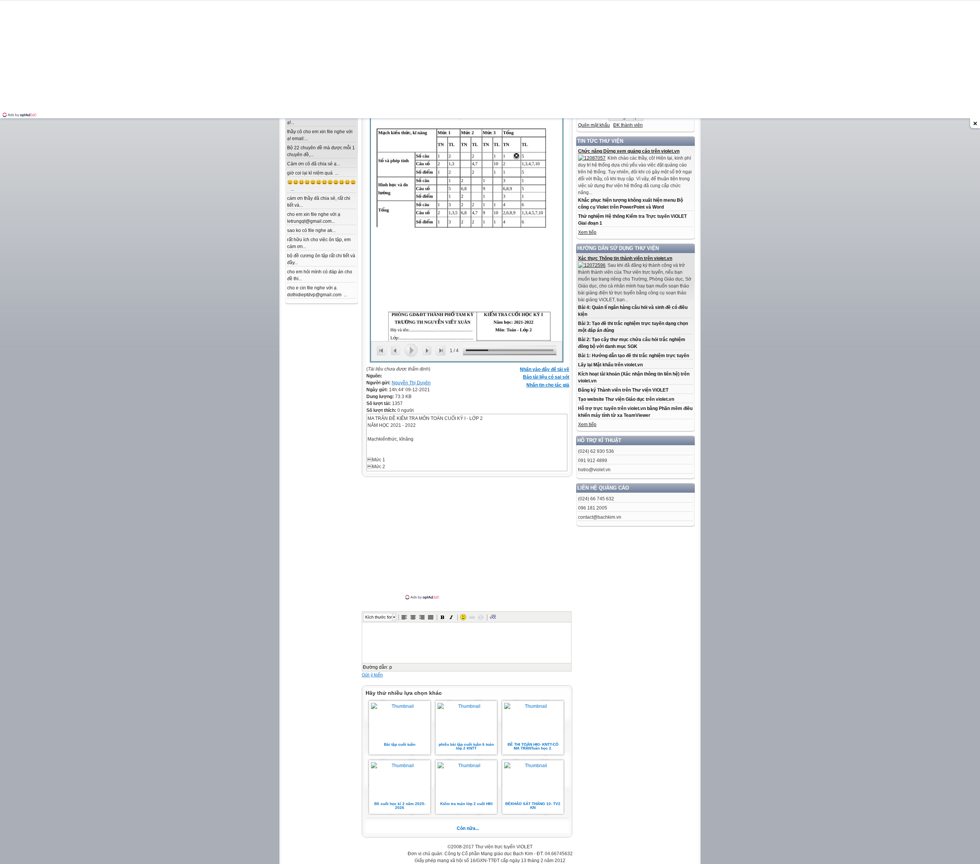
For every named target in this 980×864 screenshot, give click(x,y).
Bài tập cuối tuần (399, 744)
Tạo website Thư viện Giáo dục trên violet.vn (626, 399)
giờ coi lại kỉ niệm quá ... (312, 173)
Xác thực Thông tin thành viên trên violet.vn (625, 258)
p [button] (390, 667)
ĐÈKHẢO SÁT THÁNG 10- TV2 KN (532, 806)
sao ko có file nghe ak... (311, 230)
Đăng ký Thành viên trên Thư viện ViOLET (623, 390)
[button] (404, 617)
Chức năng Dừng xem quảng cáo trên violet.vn (628, 151)
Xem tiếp (587, 232)
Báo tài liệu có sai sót (546, 377)
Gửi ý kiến (372, 675)
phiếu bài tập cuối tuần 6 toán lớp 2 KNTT (466, 746)
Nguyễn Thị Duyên (411, 382)
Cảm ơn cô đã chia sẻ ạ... (313, 164)
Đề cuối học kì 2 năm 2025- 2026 (399, 806)
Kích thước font (378, 617)
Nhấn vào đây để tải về (544, 369)
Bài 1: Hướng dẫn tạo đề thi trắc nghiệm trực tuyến (633, 355)
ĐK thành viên (628, 125)
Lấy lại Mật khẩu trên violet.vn (610, 364)
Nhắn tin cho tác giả (547, 385)
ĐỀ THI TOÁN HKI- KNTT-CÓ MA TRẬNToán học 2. (533, 746)
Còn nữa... (468, 828)
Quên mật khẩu (594, 125)
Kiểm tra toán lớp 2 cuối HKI (466, 804)
